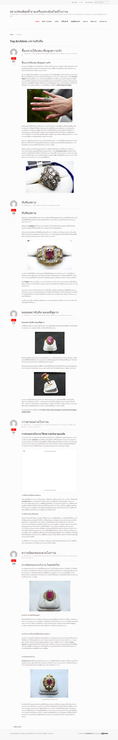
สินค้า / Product (47, 21)
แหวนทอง (63, 425)
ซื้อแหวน (35, 53)
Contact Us (103, 21)
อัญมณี (51, 205)
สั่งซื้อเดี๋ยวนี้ (64, 21)
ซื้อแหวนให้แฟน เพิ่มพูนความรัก (42, 51)
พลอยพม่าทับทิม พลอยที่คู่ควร (40, 312)
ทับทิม (34, 205)
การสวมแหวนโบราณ (35, 422)
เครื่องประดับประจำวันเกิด (63, 85)
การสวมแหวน (47, 425)
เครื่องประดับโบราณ (51, 315)
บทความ (85, 21)
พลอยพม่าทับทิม (42, 315)
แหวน (56, 53)
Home (37, 21)
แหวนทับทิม (61, 53)
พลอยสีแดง (31, 226)
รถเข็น (56, 21)
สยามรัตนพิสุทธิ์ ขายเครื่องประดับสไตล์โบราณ (39, 11)
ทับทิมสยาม (29, 202)
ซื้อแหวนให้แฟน (50, 53)
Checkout (90, 2)
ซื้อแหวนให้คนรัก (42, 53)
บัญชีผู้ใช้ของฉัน (75, 21)
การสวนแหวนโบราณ (38, 425)
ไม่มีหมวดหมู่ (27, 53)
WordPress (89, 733)
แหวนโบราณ (67, 53)
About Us (93, 21)
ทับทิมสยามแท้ (46, 205)
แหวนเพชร (31, 427)
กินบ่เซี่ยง (35, 315)
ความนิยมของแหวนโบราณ (39, 553)
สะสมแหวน (49, 556)
